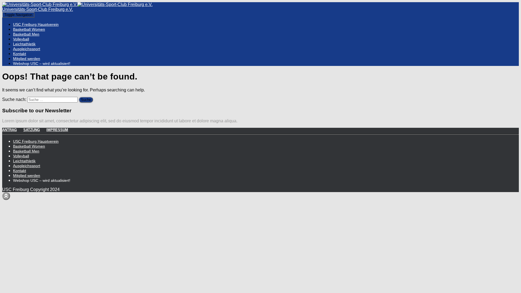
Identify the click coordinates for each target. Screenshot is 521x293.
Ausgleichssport (26, 49)
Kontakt (19, 54)
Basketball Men (26, 34)
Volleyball (21, 39)
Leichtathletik (24, 44)
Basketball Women (29, 29)
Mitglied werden (26, 58)
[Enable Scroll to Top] (6, 196)
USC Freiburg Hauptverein (36, 24)
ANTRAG (9, 130)
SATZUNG (31, 130)
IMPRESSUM (57, 130)
